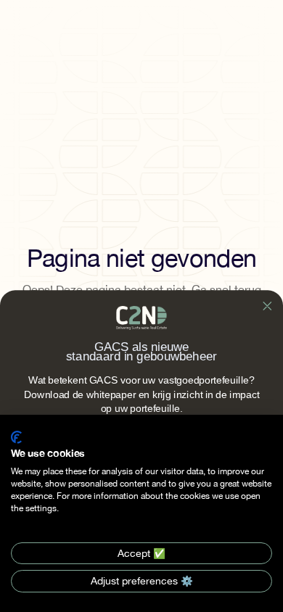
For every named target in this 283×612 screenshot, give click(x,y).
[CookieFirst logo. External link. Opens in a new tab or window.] (16, 437)
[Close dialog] (267, 306)
